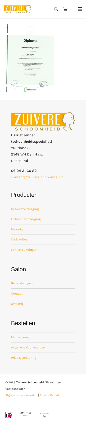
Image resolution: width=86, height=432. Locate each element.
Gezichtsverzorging (25, 209)
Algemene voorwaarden (21, 395)
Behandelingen (22, 283)
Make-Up (17, 229)
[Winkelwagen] (65, 9)
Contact (16, 293)
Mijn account (20, 337)
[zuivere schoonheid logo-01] (17, 9)
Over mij (17, 304)
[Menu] (80, 9)
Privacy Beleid (49, 395)
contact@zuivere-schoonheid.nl (37, 177)
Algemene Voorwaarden (28, 347)
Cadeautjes (19, 239)
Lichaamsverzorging (26, 219)
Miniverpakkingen (24, 250)
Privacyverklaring (23, 358)
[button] (56, 9)
